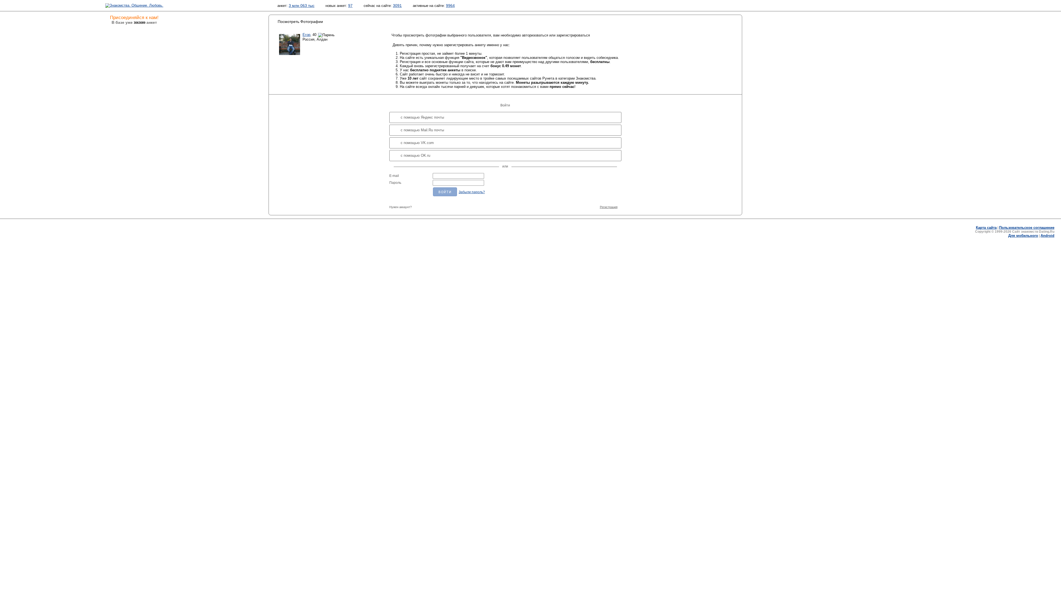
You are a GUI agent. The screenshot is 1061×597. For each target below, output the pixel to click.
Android (1047, 236)
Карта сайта (986, 228)
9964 (450, 5)
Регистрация (609, 207)
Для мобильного (1023, 236)
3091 (397, 5)
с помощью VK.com (417, 143)
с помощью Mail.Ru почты (422, 130)
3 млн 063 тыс (301, 5)
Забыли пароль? (472, 192)
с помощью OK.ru (415, 155)
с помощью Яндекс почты (422, 117)
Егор (306, 35)
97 (350, 5)
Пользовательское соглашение (1026, 228)
